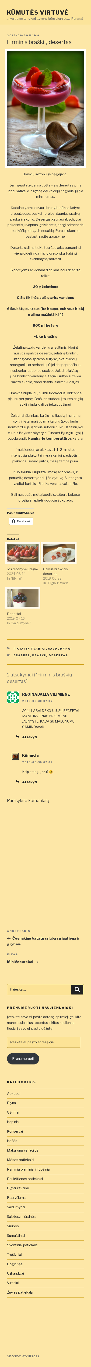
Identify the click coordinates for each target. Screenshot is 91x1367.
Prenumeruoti (23, 1059)
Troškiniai (14, 1255)
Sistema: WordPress (23, 1356)
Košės (12, 1141)
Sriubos (13, 1226)
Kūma (34, 35)
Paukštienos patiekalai (25, 1179)
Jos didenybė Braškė (22, 569)
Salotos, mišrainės (21, 1217)
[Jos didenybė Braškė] (22, 553)
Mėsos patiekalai (20, 1160)
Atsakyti (29, 737)
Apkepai (13, 1094)
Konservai (15, 1131)
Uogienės (15, 1264)
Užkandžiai (15, 1273)
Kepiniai (13, 1122)
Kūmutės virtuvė (38, 12)
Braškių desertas (50, 655)
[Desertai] (22, 598)
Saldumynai (60, 648)
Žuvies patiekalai (20, 1292)
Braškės (22, 655)
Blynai (12, 1103)
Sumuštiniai (16, 1236)
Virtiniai (13, 1283)
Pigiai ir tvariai (30, 648)
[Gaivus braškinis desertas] (59, 553)
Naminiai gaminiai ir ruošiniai (28, 1169)
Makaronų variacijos (22, 1150)
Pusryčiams (16, 1198)
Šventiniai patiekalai (22, 1245)
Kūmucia (30, 755)
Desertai (14, 614)
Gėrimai (13, 1112)
